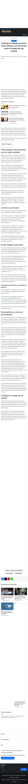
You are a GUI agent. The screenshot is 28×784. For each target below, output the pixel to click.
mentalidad (19, 573)
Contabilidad (14, 781)
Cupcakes (4, 779)
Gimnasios (14, 779)
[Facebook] (2, 579)
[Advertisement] (14, 14)
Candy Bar (9, 779)
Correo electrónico (5, 739)
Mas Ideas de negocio (14, 777)
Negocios (16, 38)
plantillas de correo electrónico (8, 301)
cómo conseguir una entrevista (14, 570)
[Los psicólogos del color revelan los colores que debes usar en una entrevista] (21, 651)
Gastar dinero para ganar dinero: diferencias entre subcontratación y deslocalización (17, 120)
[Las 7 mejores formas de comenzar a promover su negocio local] (21, 591)
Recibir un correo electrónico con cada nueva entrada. (13, 755)
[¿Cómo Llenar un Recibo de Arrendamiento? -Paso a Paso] (4, 113)
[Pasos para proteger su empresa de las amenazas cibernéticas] (7, 606)
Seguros (18, 779)
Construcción (23, 779)
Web (2, 745)
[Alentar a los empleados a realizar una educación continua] (4, 107)
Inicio (12, 38)
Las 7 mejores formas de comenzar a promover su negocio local (20, 598)
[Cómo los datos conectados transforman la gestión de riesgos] (7, 591)
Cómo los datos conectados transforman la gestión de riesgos (7, 598)
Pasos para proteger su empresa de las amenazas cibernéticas (7, 612)
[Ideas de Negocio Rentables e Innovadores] (6, 31)
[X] (5, 579)
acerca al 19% (18, 56)
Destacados (10, 573)
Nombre (3, 733)
